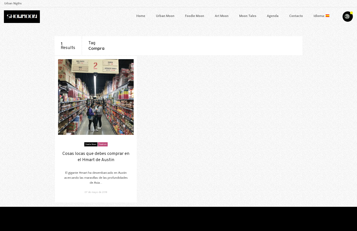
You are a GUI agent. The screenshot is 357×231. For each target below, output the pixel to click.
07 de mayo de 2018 (95, 192)
